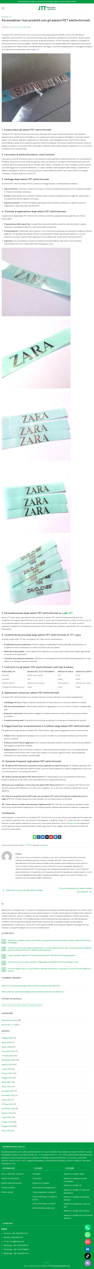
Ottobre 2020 (7, 1104)
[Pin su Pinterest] (51, 837)
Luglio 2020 (6, 1117)
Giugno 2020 (7, 1122)
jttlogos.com (71, 823)
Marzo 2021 (6, 1100)
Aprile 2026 (6, 1042)
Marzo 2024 (7, 1086)
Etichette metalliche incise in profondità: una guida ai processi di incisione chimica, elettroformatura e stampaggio (49, 941)
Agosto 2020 (7, 1113)
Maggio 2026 (7, 1038)
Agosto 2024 (7, 1064)
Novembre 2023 (8, 1095)
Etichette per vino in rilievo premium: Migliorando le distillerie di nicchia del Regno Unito (43, 962)
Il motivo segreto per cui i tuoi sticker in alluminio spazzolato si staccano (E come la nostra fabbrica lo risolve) (49, 970)
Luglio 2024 (7, 1069)
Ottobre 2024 (8, 1056)
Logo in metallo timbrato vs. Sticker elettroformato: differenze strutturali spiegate (41, 955)
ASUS (4, 1005)
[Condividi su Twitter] (43, 837)
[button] (3, 8)
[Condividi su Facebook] (39, 837)
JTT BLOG (28, 845)
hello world (6, 992)
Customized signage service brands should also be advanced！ (35, 986)
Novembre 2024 (8, 1051)
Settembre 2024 (8, 1060)
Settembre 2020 (8, 1109)
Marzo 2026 (7, 1047)
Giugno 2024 (7, 1073)
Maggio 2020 (7, 1126)
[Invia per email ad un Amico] (47, 837)
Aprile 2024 (6, 1082)
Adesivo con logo (14, 1005)
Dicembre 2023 (8, 1091)
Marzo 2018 (6, 1131)
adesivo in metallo (28, 1005)
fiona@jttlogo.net (16, 1241)
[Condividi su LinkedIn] (55, 837)
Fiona (28, 27)
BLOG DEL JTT (7, 17)
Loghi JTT (67, 613)
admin (4, 986)
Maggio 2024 (7, 1078)
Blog (47, 1262)
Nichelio (38, 1005)
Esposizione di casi (9, 1020)
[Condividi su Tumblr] (59, 837)
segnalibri (44, 845)
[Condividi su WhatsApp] (34, 837)
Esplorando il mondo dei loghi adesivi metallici (24, 890)
